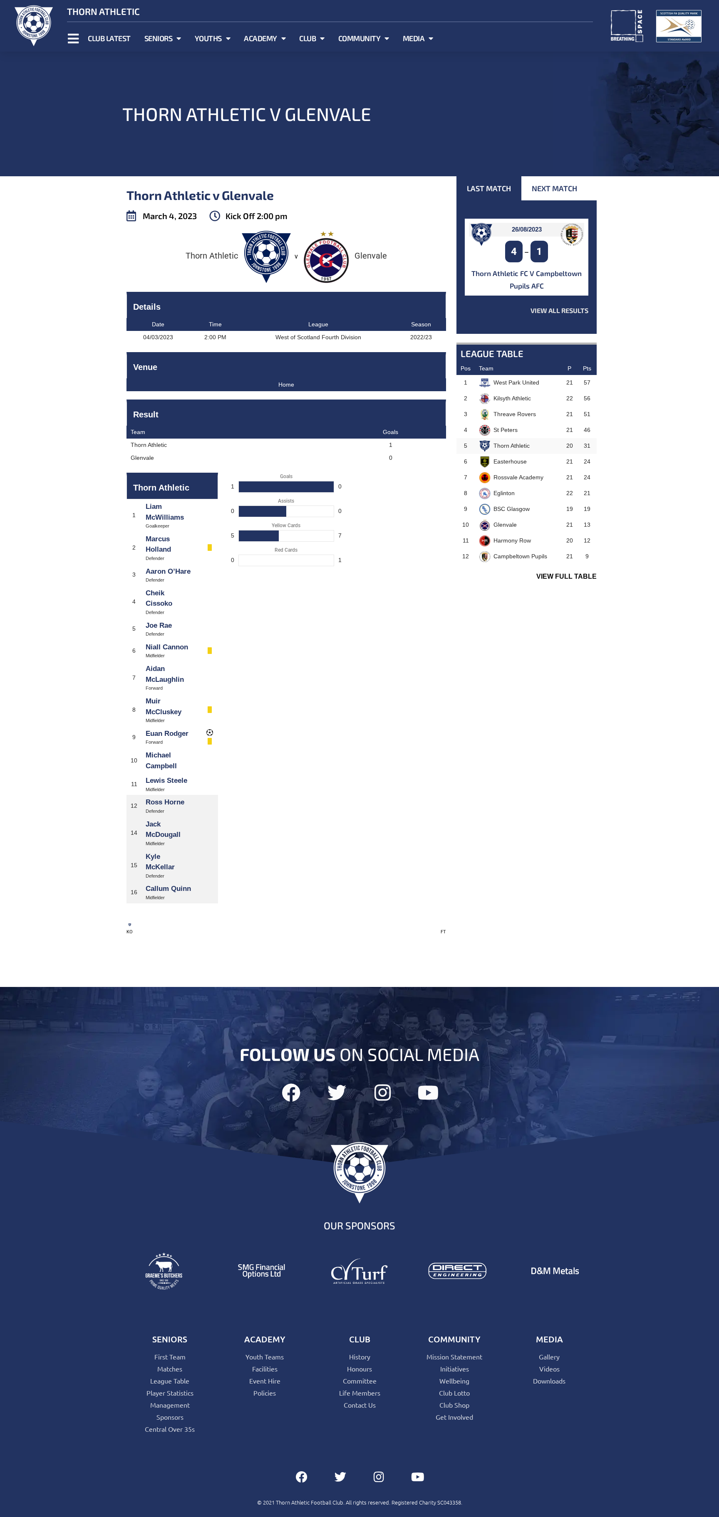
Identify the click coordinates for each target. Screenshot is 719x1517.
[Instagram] (382, 1092)
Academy (260, 38)
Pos (466, 368)
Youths (208, 38)
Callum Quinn (168, 889)
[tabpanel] (526, 267)
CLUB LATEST (109, 38)
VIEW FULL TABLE (566, 576)
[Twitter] (336, 1092)
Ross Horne (165, 802)
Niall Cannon (167, 647)
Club (307, 38)
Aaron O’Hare (168, 571)
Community (359, 38)
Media (414, 38)
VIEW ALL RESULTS (559, 310)
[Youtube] (428, 1092)
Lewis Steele (166, 780)
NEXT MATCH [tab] (554, 188)
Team (486, 368)
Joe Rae (159, 625)
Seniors (158, 38)
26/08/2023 (527, 229)
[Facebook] (291, 1092)
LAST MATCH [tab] (489, 188)
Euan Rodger (167, 734)
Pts (587, 368)
